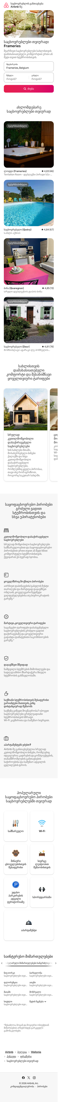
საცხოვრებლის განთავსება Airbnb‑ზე (27, 5)
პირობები (42, 1086)
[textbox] (16, 79)
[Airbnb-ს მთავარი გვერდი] (6, 5)
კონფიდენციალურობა (22, 1086)
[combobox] (28, 68)
